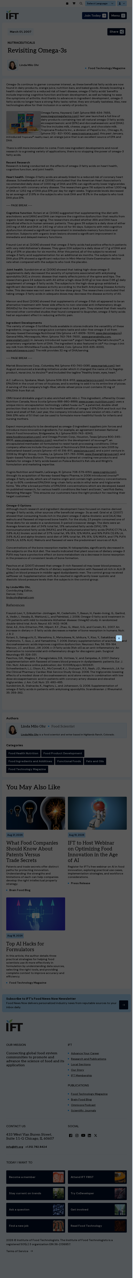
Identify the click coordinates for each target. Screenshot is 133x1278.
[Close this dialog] (119, 638)
